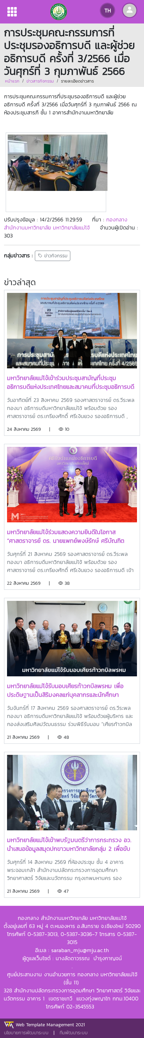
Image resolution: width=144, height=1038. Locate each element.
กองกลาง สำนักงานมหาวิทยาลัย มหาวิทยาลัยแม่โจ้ (65, 223)
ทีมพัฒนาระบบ (74, 1032)
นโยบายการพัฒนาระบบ (26, 1032)
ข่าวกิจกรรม (55, 255)
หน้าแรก (12, 81)
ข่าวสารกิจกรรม (40, 81)
